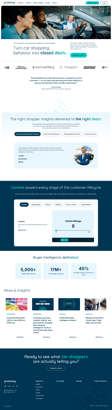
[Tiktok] (9, 386)
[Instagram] (17, 386)
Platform (28, 3)
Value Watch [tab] (86, 204)
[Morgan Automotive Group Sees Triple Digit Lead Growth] (96, 303)
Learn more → (22, 230)
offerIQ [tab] (48, 204)
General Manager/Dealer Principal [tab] (27, 134)
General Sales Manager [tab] (51, 134)
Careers (54, 3)
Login (104, 3)
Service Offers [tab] (71, 204)
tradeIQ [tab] (24, 204)
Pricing (47, 3)
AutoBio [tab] (58, 204)
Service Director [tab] (90, 134)
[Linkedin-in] (5, 386)
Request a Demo (92, 3)
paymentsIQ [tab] (36, 204)
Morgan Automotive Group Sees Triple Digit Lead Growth (94, 320)
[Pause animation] (92, 240)
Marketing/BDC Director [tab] (72, 134)
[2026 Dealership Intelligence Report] (69, 303)
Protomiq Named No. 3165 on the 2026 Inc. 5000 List (16, 320)
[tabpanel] (56, 155)
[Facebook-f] (13, 386)
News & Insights (38, 3)
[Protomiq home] (9, 3)
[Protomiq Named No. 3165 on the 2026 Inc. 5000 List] (16, 303)
